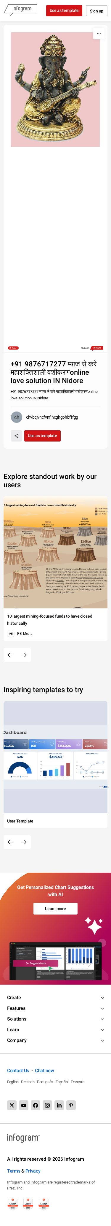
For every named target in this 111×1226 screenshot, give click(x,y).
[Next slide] (24, 655)
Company (17, 1040)
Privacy (33, 1171)
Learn (13, 1029)
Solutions (16, 1019)
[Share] (16, 436)
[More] (98, 33)
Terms (13, 1171)
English (13, 1082)
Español (62, 1082)
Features (16, 1008)
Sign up (96, 11)
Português (45, 1082)
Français (78, 1082)
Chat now (44, 1070)
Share (14, 348)
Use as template (64, 10)
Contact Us (18, 1070)
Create (14, 997)
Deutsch (28, 1082)
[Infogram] (20, 10)
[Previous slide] (10, 655)
